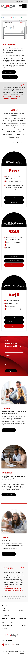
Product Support (14, 621)
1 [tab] (3, 597)
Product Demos (9, 77)
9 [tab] (21, 597)
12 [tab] (8, 598)
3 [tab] (7, 597)
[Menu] (24, 6)
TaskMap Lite (4, 612)
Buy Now (14, 265)
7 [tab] (16, 597)
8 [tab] (18, 597)
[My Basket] (20, 6)
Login (15, 1)
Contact (23, 625)
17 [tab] (19, 598)
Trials (20, 608)
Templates (21, 610)
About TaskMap (7, 625)
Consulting (22, 618)
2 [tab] (5, 597)
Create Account (23, 1)
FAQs (12, 622)
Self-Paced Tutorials (6, 622)
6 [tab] (14, 597)
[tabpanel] (14, 578)
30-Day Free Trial (14, 261)
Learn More (8, 72)
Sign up (11, 371)
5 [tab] (12, 597)
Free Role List (21, 613)
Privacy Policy (4, 628)
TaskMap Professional (6, 608)
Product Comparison (6, 615)
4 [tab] (9, 597)
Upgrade (4, 613)
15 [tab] (15, 598)
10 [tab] (23, 597)
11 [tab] (25, 597)
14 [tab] (13, 598)
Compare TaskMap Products (14, 143)
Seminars (4, 621)
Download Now (14, 202)
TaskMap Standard (6, 610)
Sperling (22, 653)
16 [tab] (17, 598)
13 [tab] (10, 598)
